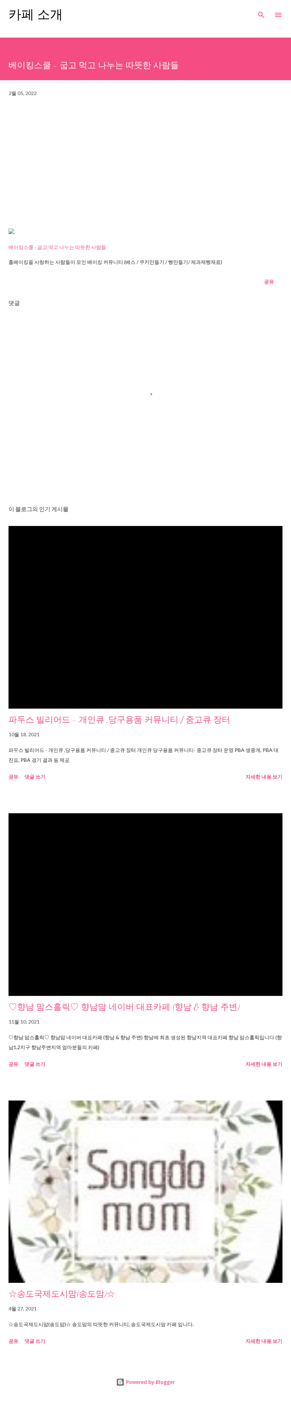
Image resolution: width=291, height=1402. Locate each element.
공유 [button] (269, 281)
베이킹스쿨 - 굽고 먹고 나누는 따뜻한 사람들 (57, 247)
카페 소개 (36, 14)
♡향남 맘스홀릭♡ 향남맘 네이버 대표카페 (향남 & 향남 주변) (124, 1007)
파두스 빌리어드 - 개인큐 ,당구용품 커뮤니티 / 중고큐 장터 (119, 720)
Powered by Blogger (150, 1382)
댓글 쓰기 (34, 777)
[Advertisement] (145, 166)
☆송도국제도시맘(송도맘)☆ (62, 1294)
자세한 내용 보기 (264, 777)
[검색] (261, 13)
